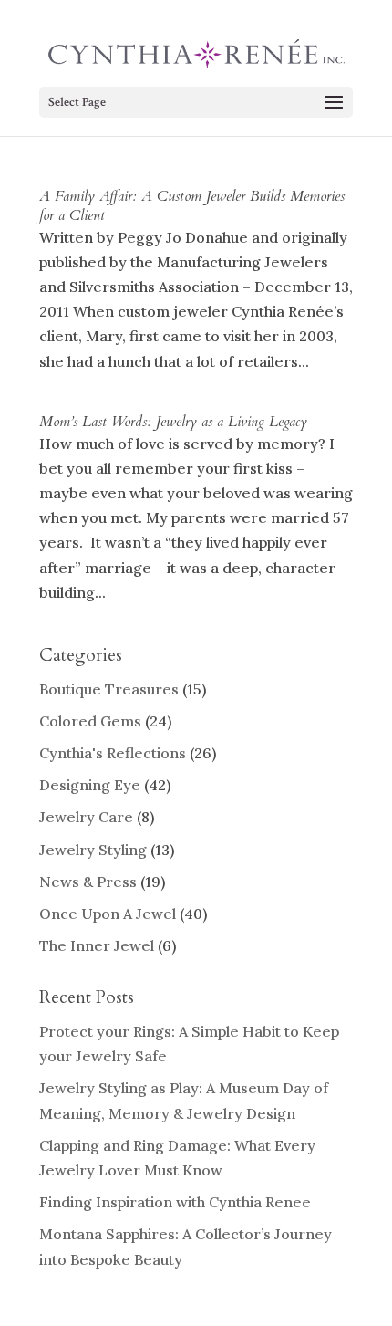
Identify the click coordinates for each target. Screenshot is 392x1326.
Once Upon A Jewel (107, 913)
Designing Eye (89, 785)
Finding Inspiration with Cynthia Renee (175, 1202)
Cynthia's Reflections (112, 753)
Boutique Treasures (109, 689)
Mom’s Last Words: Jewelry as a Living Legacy (173, 422)
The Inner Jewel (96, 945)
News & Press (88, 881)
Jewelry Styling (93, 849)
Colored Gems (90, 721)
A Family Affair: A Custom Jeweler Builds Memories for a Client (192, 205)
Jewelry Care (86, 817)
